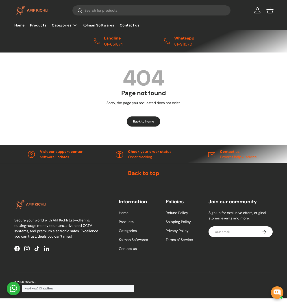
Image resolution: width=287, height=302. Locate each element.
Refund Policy (177, 212)
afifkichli (30, 282)
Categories (62, 25)
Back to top (143, 173)
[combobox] (151, 10)
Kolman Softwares (98, 25)
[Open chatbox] (277, 292)
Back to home (143, 121)
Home (19, 25)
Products (38, 25)
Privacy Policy (177, 230)
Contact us (129, 25)
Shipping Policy (178, 221)
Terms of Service (179, 239)
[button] (270, 10)
